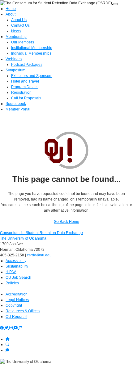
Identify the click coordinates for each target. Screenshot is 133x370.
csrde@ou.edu (39, 255)
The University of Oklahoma (23, 238)
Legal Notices (17, 300)
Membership (16, 36)
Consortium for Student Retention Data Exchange (41, 233)
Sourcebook (16, 104)
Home (11, 9)
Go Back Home (66, 221)
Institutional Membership (31, 48)
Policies (12, 283)
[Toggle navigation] (115, 4)
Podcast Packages (26, 64)
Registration (21, 92)
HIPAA (11, 272)
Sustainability (17, 266)
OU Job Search (18, 277)
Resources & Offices (23, 311)
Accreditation (17, 294)
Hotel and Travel (25, 81)
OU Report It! (16, 316)
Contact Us (20, 25)
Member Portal (18, 109)
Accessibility (16, 261)
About (10, 14)
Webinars (14, 59)
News (16, 31)
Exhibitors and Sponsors (31, 76)
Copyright (14, 305)
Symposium (15, 70)
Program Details (24, 87)
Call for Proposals (26, 98)
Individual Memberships (31, 53)
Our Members (22, 42)
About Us (19, 20)
